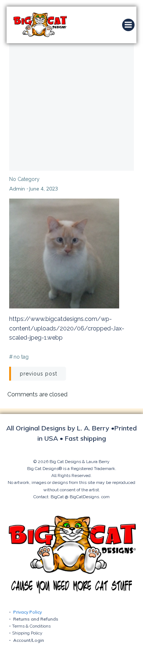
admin (17, 188)
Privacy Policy (27, 612)
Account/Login (28, 640)
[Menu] (128, 25)
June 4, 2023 (43, 188)
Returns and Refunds (35, 619)
